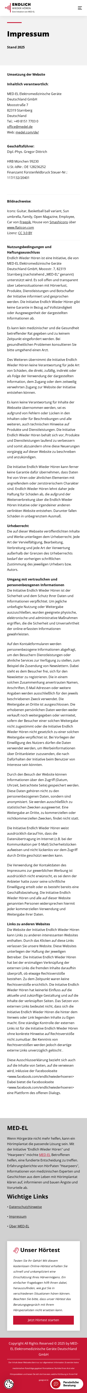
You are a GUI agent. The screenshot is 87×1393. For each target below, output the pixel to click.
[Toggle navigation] (69, 7)
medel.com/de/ (27, 132)
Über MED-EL (19, 1226)
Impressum (18, 1216)
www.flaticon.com (20, 227)
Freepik (25, 222)
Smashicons (59, 222)
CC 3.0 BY (25, 233)
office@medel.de (20, 126)
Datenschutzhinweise (25, 1207)
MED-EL (45, 1155)
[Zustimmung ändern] (9, 1384)
